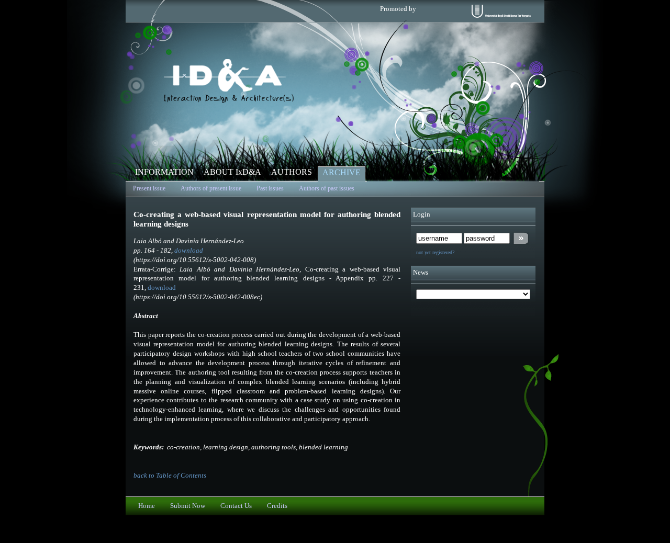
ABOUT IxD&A (232, 171)
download (188, 250)
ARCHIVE (341, 172)
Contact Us (236, 506)
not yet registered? (435, 252)
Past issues (270, 188)
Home (146, 506)
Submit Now (187, 506)
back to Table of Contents (169, 475)
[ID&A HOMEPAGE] (228, 100)
